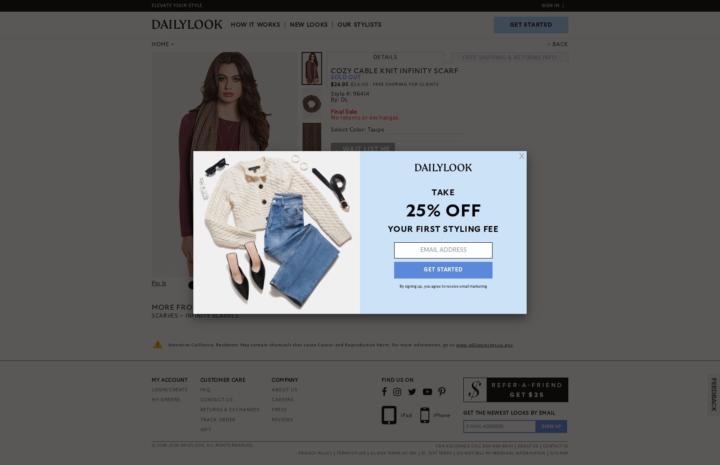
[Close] (522, 156)
